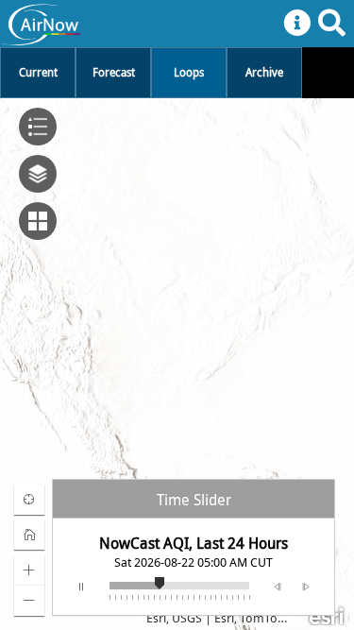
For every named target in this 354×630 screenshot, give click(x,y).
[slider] (165, 581)
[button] (29, 500)
